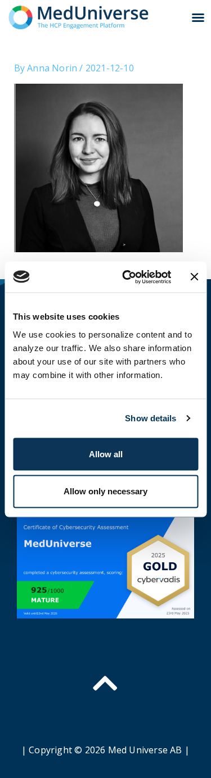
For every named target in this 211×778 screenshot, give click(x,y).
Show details (150, 418)
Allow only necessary (105, 490)
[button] (198, 17)
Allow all (106, 453)
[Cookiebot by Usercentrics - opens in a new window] (127, 277)
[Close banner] (194, 277)
